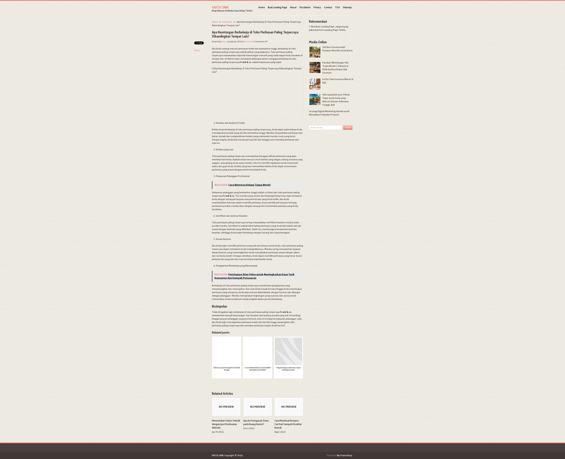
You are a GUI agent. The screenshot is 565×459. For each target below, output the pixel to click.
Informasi (227, 22)
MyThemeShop (344, 455)
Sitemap (347, 7)
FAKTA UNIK (220, 7)
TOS (337, 7)
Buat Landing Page (277, 7)
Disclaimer (304, 7)
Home (261, 7)
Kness (224, 41)
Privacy (317, 7)
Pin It (197, 50)
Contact (328, 7)
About (293, 7)
